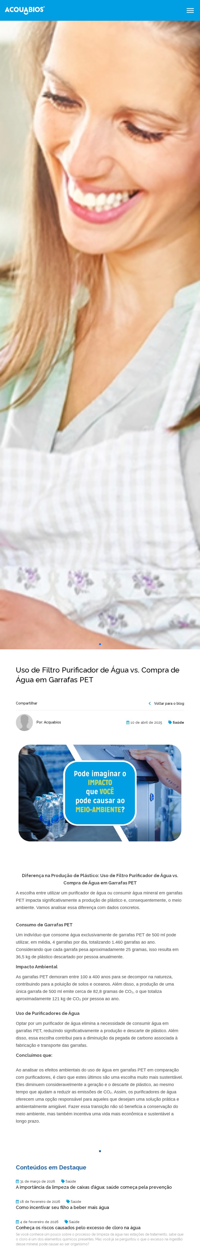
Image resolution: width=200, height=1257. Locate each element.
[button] (100, 644)
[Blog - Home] (25, 10)
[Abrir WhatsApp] (187, 1244)
